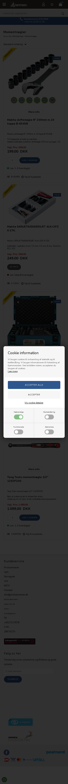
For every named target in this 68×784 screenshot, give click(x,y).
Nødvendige (19, 412)
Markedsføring (49, 412)
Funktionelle (18, 427)
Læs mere (13, 371)
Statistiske (49, 427)
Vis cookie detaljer (34, 402)
